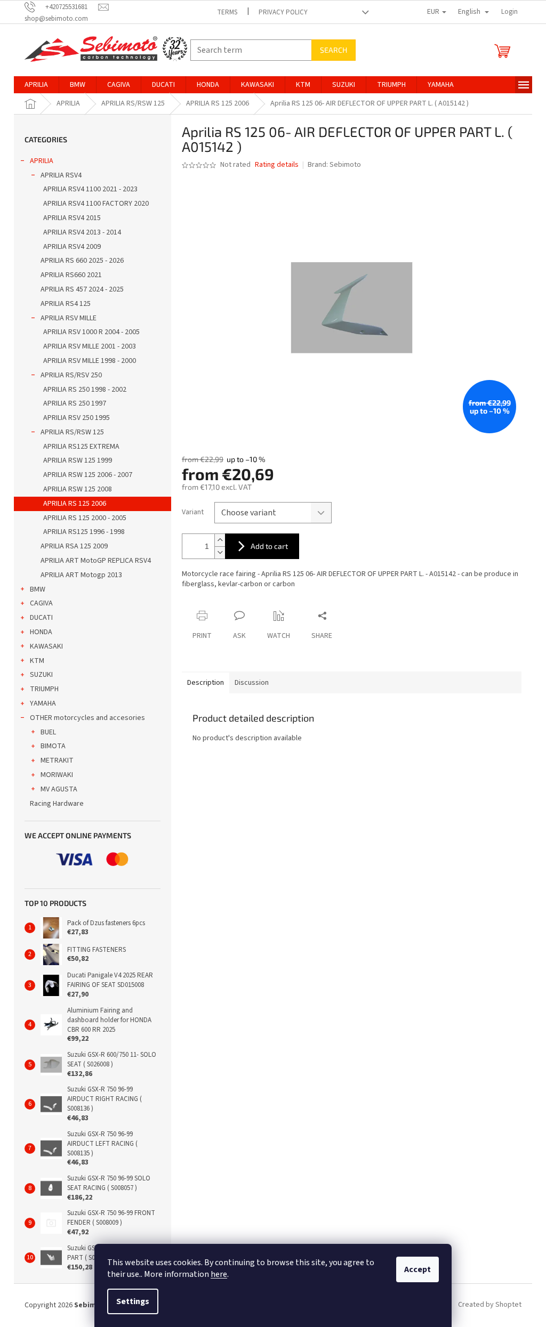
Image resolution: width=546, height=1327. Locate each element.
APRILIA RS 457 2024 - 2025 (82, 289)
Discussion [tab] (252, 682)
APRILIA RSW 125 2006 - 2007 (87, 475)
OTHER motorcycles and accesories (87, 718)
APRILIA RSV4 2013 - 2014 (82, 232)
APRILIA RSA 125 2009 (74, 546)
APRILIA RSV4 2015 (72, 218)
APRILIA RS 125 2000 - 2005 (84, 518)
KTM (37, 661)
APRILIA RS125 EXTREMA (81, 446)
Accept (417, 1269)
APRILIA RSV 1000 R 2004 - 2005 (91, 332)
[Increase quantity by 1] (219, 540)
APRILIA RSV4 (61, 175)
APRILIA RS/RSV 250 (71, 375)
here (219, 1274)
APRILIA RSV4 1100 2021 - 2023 (90, 189)
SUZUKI (41, 674)
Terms (227, 12)
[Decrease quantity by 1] (219, 552)
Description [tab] (205, 682)
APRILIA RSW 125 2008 (77, 489)
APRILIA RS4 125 (66, 303)
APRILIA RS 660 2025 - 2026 (82, 260)
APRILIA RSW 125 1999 (77, 460)
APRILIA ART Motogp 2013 (81, 575)
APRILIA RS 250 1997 (74, 403)
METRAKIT (57, 760)
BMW (37, 589)
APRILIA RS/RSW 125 (72, 432)
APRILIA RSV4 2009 (72, 246)
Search (333, 49)
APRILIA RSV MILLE (69, 318)
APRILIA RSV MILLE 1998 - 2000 (89, 360)
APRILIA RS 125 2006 (74, 503)
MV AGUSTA (59, 789)
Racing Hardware (57, 803)
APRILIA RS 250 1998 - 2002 (84, 389)
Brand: (334, 164)
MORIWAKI (57, 775)
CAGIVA (41, 603)
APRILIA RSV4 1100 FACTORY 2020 (96, 203)
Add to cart (269, 546)
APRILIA (41, 161)
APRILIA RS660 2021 (71, 275)
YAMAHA (43, 703)
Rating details (277, 165)
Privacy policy (283, 12)
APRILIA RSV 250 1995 (76, 417)
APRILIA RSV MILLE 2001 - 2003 (89, 346)
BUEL (48, 732)
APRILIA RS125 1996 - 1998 (84, 532)
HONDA (41, 632)
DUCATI (41, 617)
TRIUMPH (44, 689)
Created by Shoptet (489, 1305)
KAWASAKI (46, 646)
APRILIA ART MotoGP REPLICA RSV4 (96, 560)
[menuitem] (36, 84)
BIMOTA (53, 746)
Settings (132, 1301)
